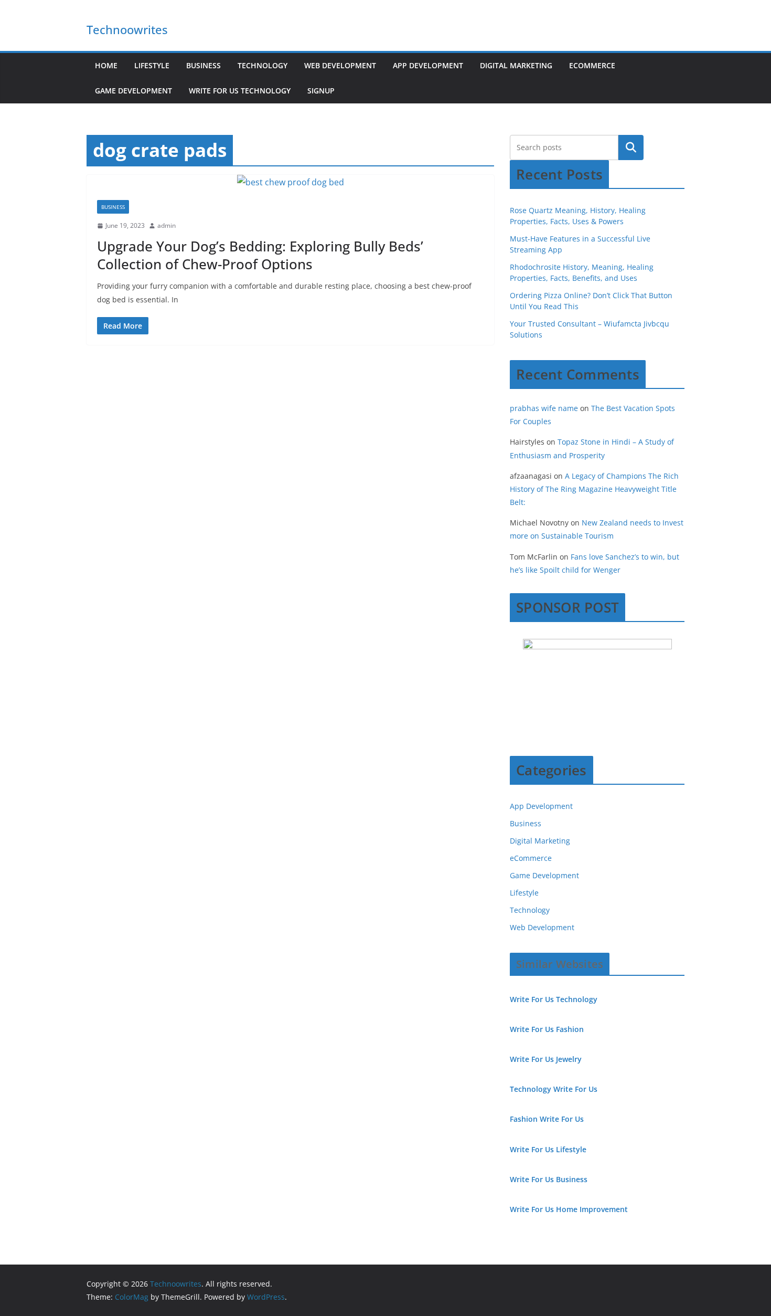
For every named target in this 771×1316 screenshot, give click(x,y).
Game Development (133, 91)
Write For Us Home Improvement (569, 1209)
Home (106, 65)
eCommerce (592, 65)
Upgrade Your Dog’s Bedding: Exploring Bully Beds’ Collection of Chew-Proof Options (260, 255)
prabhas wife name (544, 408)
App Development (428, 65)
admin (166, 225)
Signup (321, 91)
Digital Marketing (516, 65)
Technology (262, 65)
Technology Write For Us (553, 1089)
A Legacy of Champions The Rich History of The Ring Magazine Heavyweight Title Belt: (594, 489)
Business (203, 65)
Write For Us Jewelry (546, 1059)
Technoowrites (127, 29)
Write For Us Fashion (547, 1029)
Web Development (340, 65)
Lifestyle (151, 65)
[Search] (631, 147)
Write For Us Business (548, 1179)
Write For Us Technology (240, 91)
